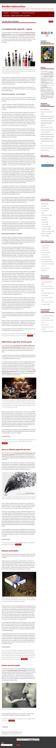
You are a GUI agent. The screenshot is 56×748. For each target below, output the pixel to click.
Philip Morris (13, 335)
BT (18, 652)
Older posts (5, 726)
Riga (34, 655)
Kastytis (9, 653)
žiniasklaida (44, 98)
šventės (48, 97)
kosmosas (29, 653)
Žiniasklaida (44, 235)
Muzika (43, 217)
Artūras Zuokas (45, 73)
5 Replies (5, 443)
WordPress (9, 734)
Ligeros (33, 653)
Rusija (47, 93)
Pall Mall (17, 655)
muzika (44, 85)
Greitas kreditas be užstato (47, 261)
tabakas (20, 441)
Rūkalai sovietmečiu (10, 551)
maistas (42, 83)
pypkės (29, 718)
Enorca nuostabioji (45, 257)
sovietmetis (19, 657)
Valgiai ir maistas (45, 233)
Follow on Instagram (48, 165)
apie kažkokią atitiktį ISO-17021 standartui (17, 670)
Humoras (43, 210)
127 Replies (24, 659)
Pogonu (28, 655)
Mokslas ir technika (45, 215)
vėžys (24, 441)
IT (41, 213)
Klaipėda (21, 653)
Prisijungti (3, 746)
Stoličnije (27, 657)
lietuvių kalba (49, 82)
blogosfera (47, 74)
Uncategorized (44, 229)
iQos (5, 335)
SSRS (23, 657)
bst (41, 127)
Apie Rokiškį (15, 13)
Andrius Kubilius (44, 71)
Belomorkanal (15, 652)
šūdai (51, 97)
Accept (25, 739)
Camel (21, 652)
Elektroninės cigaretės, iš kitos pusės (17, 342)
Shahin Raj (19, 734)
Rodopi (3, 657)
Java (3, 653)
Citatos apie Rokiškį (28, 13)
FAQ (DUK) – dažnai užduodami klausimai (16, 15)
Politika (43, 219)
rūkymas (18, 335)
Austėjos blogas (44, 247)
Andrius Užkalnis (45, 245)
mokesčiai (52, 83)
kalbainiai (44, 80)
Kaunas (12, 653)
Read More (31, 739)
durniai (42, 76)
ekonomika (49, 76)
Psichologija (44, 222)
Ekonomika (15, 542)
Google (42, 78)
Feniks (28, 652)
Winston (5, 659)
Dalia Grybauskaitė (49, 75)
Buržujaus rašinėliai (45, 252)
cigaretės (24, 333)
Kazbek (16, 653)
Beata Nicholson (45, 250)
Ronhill (6, 657)
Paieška (14, 745)
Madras (3, 655)
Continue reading (6, 436)
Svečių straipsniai (45, 226)
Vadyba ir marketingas (46, 231)
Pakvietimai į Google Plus (47, 282)
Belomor (9, 652)
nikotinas (8, 335)
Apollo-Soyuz (25, 650)
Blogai (42, 206)
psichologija (46, 89)
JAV (41, 80)
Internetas (48, 79)
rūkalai (10, 657)
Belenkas (15, 333)
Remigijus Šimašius (46, 90)
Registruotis (4, 747)
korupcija (51, 80)
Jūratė (5, 653)
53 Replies (18, 544)
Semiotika (43, 224)
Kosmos (25, 653)
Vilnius (48, 96)
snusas (16, 441)
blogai (51, 73)
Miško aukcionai (45, 324)
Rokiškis (46, 91)
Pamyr (24, 655)
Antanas (42, 112)
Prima (31, 655)
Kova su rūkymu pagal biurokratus (16, 449)
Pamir (21, 655)
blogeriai (42, 74)
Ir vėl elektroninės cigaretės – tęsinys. (17, 29)
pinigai (52, 85)
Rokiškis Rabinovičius (13, 6)
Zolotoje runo (11, 659)
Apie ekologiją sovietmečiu (47, 297)
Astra (6, 652)
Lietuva (44, 82)
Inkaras (32, 652)
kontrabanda (30, 542)
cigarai (23, 439)
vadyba (43, 96)
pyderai (50, 89)
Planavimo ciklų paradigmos (47, 331)
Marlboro (8, 655)
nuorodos (49, 85)
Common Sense (44, 254)
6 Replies (30, 335)
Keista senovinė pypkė (11, 665)
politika (44, 87)
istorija (52, 79)
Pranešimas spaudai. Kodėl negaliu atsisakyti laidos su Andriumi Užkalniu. (47, 130)
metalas (47, 83)
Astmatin (31, 650)
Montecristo (12, 655)
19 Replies (11, 720)
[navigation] (28, 745)
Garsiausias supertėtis (46, 259)
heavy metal (47, 78)
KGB (47, 80)
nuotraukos (25, 718)
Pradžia (6, 13)
